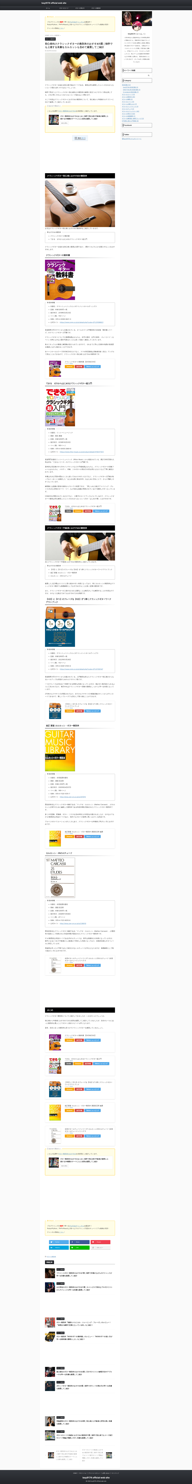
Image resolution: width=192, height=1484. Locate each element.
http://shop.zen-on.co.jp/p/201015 (73, 797)
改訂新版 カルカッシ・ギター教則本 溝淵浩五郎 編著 (84, 832)
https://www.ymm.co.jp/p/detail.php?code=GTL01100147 (81, 669)
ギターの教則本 (96, 8)
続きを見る (64, 123)
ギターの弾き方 (79, 8)
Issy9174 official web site (54, 3)
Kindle (69, 511)
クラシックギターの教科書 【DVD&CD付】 (80, 362)
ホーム (48, 8)
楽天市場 (79, 366)
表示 (83, 138)
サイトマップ (115, 1473)
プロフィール (82, 1473)
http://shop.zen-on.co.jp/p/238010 (73, 923)
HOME (75, 1473)
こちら (61, 28)
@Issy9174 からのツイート (132, 139)
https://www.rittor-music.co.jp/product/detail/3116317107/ (82, 452)
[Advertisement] (80, 157)
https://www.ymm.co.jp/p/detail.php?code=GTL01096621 (81, 322)
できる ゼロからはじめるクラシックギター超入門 (83, 506)
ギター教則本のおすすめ (67, 111)
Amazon (69, 366)
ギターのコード (63, 8)
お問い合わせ (106, 1473)
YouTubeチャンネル (77, 22)
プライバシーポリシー (94, 1473)
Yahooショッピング (92, 366)
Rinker (71, 363)
